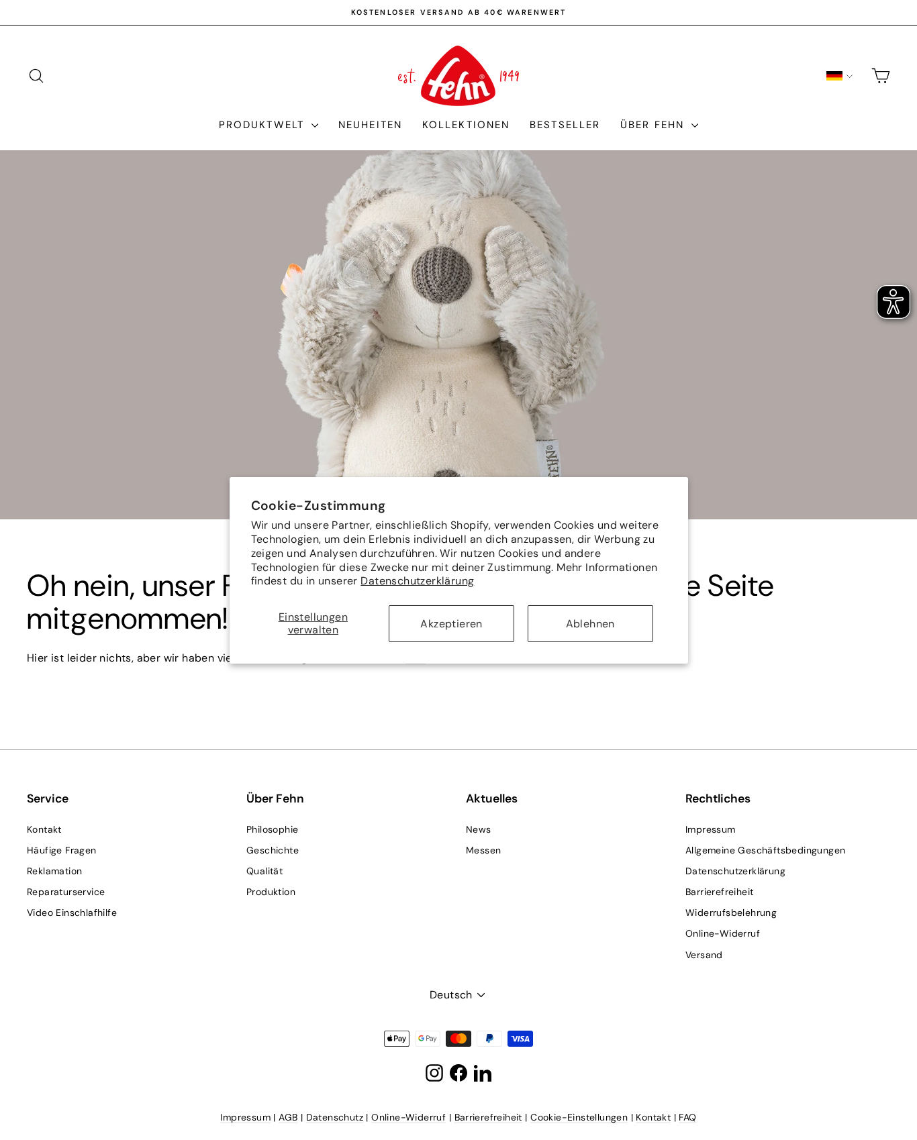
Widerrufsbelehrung (731, 912)
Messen (483, 850)
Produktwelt (263, 125)
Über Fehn (654, 125)
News (478, 829)
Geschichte (272, 850)
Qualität (264, 871)
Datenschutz (334, 1117)
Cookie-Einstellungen (579, 1117)
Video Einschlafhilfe (72, 912)
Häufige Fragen (62, 850)
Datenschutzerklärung (417, 581)
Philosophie (272, 829)
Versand (704, 955)
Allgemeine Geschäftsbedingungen (765, 850)
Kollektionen (466, 125)
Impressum (710, 829)
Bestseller (565, 125)
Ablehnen (590, 624)
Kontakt (44, 829)
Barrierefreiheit (719, 892)
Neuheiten (370, 125)
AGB (288, 1117)
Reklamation (54, 871)
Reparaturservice (66, 892)
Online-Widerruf (722, 933)
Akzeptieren (451, 624)
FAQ (687, 1117)
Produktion (270, 892)
